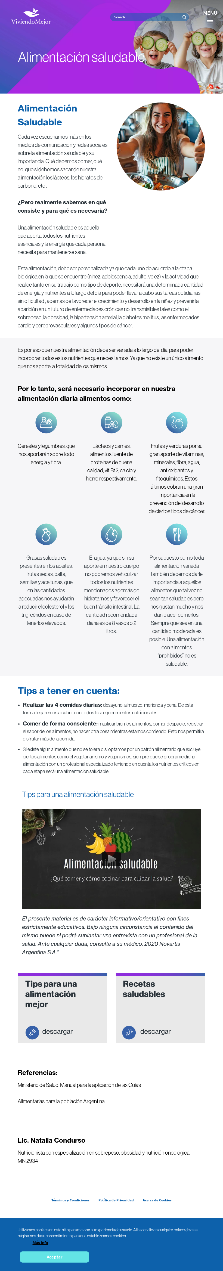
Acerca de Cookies (157, 1200)
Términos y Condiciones (70, 1200)
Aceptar (54, 1257)
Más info (40, 1242)
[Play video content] (111, 859)
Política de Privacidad (116, 1200)
